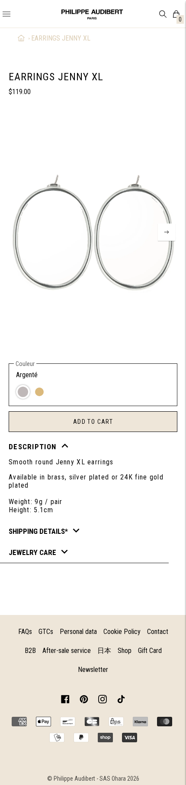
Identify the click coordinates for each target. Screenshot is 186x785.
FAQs (25, 631)
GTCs (45, 631)
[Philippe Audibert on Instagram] (102, 700)
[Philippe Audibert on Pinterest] (84, 700)
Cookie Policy (122, 631)
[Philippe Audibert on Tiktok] (121, 700)
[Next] (166, 232)
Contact (157, 631)
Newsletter (93, 669)
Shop (124, 650)
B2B (30, 650)
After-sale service (66, 650)
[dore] (39, 392)
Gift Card (150, 650)
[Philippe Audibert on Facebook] (65, 700)
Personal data (78, 631)
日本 (104, 650)
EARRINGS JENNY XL (60, 38)
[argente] (23, 392)
